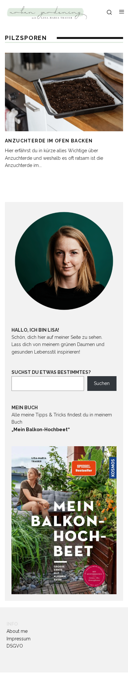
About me (17, 631)
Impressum (19, 638)
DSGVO (15, 646)
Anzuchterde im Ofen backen (49, 140)
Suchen (102, 383)
